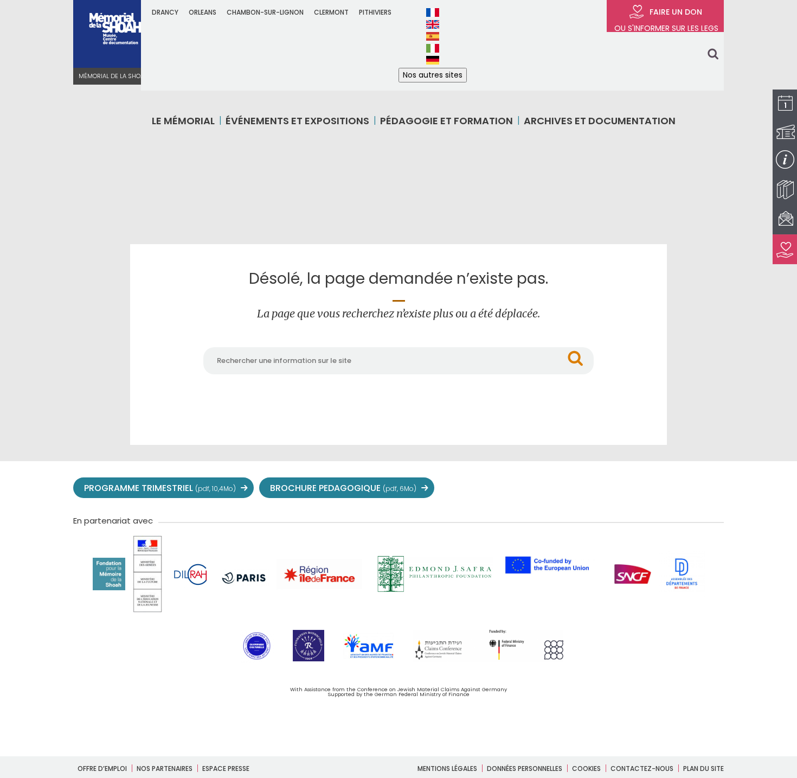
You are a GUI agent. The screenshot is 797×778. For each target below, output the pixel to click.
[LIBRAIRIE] (785, 189)
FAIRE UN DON (665, 19)
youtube (617, 488)
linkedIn (689, 488)
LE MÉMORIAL (183, 120)
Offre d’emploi (102, 768)
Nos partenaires (164, 768)
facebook (594, 488)
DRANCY (165, 12)
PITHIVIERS (375, 12)
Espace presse (225, 768)
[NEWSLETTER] (785, 219)
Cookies (586, 768)
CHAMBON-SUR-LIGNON (265, 12)
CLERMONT (331, 12)
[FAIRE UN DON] (785, 249)
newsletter (713, 488)
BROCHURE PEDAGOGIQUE (343, 488)
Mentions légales (447, 768)
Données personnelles (524, 768)
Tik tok (665, 488)
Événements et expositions (297, 120)
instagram (641, 488)
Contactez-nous (641, 768)
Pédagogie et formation (446, 120)
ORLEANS (202, 12)
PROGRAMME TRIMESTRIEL (160, 488)
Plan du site (703, 768)
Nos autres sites (432, 74)
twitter (570, 488)
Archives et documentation (600, 120)
